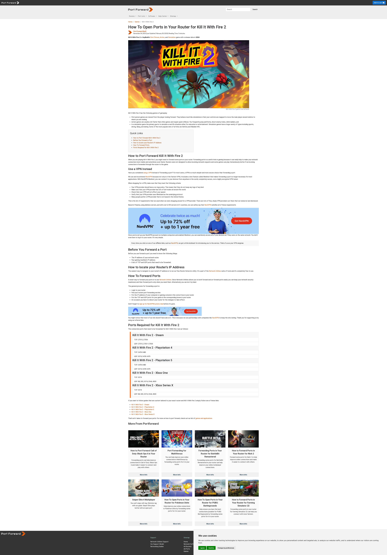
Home (130, 22)
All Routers (187, 546)
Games (137, 22)
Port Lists (35, 3)
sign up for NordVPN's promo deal (151, 304)
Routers (28, 3)
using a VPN (147, 173)
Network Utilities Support (159, 542)
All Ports (187, 549)
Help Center (53, 3)
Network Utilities (215, 271)
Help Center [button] (162, 16)
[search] (68, 3)
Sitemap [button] (173, 16)
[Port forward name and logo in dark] (140, 9)
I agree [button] (202, 548)
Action (162, 37)
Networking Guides (157, 546)
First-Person (154, 37)
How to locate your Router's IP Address (147, 143)
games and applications (204, 418)
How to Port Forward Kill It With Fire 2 (146, 138)
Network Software (190, 544)
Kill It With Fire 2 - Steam (140, 405)
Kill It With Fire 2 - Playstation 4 (142, 407)
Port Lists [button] (141, 16)
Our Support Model (157, 544)
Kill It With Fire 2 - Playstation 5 (142, 409)
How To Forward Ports (141, 145)
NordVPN (149, 177)
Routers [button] (132, 16)
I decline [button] (211, 548)
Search (255, 9)
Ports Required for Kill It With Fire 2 (146, 147)
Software (44, 3)
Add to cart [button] (378, 3)
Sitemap (62, 3)
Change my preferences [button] (226, 548)
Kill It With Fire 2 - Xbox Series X (142, 414)
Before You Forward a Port (142, 140)
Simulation (172, 37)
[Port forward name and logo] (10, 3)
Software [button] (151, 16)
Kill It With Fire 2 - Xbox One (141, 412)
